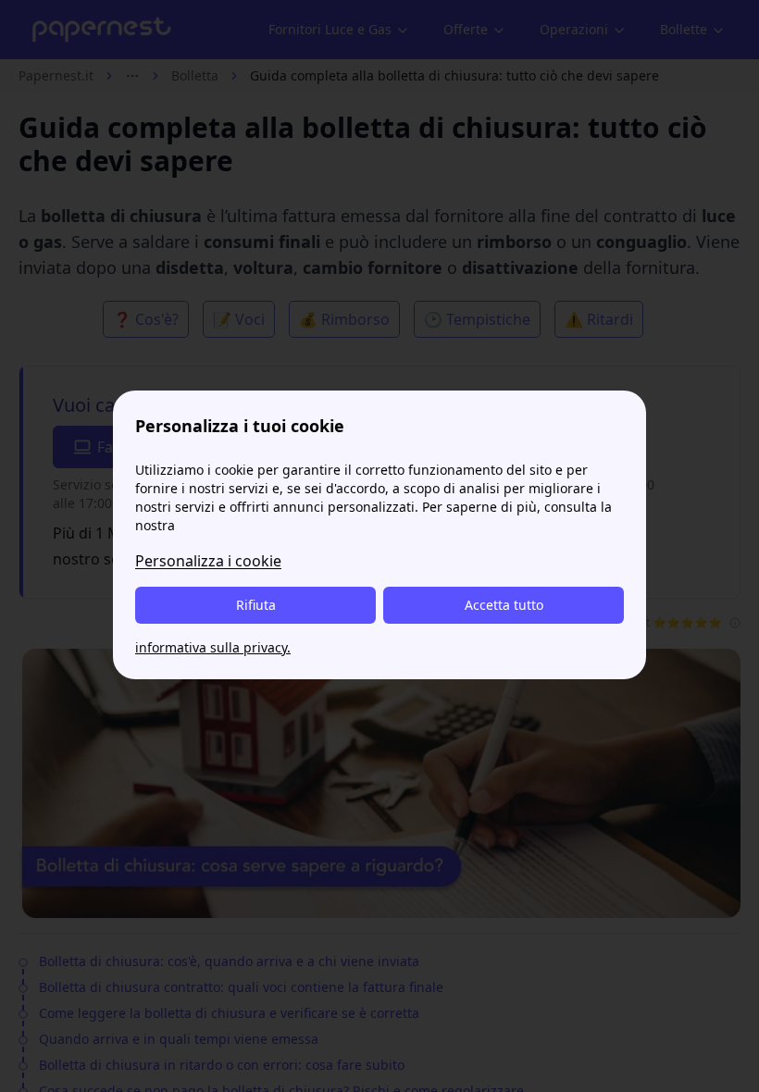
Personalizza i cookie (208, 561)
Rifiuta (256, 605)
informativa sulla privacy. (213, 647)
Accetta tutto (504, 605)
